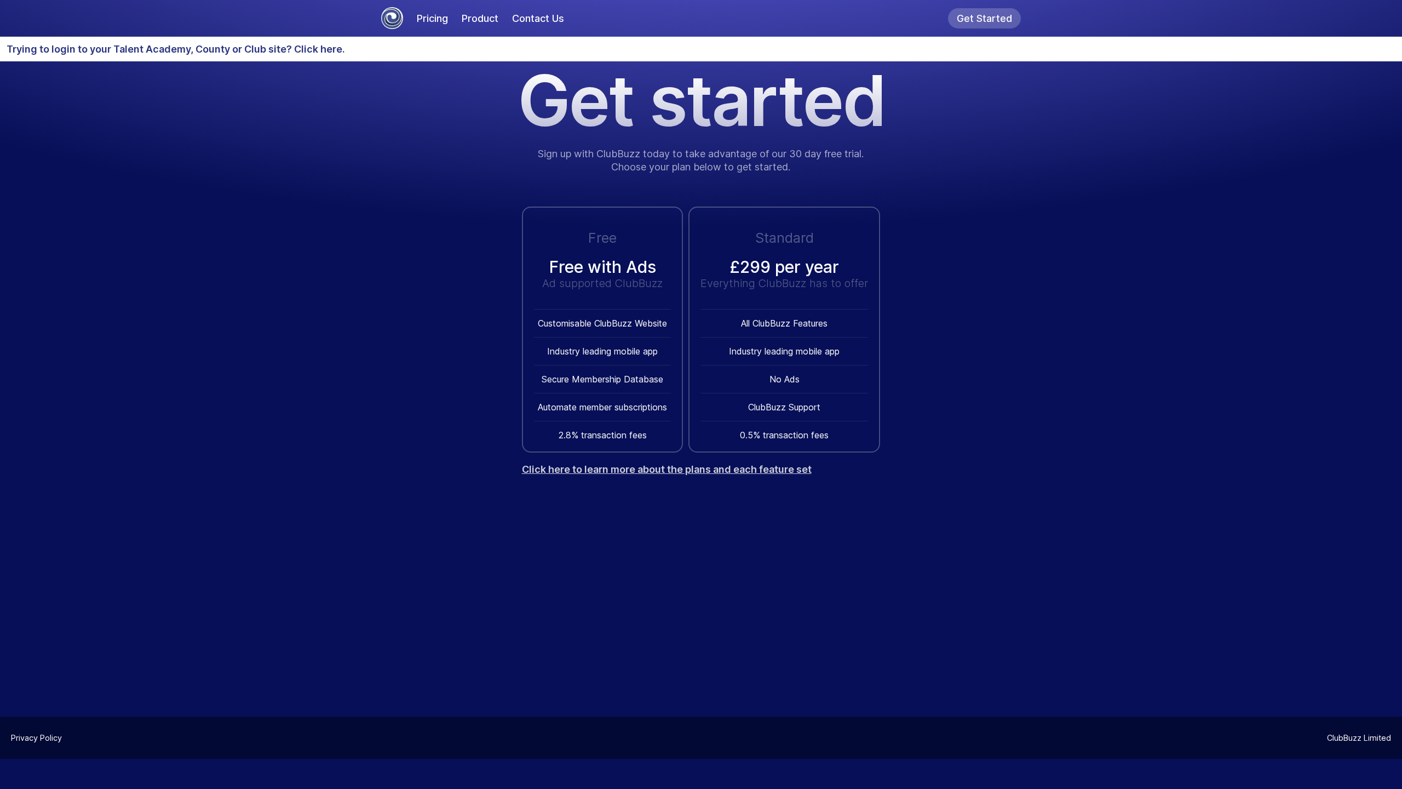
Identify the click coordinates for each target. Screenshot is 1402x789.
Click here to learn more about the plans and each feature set (667, 469)
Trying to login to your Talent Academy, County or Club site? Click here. (176, 49)
